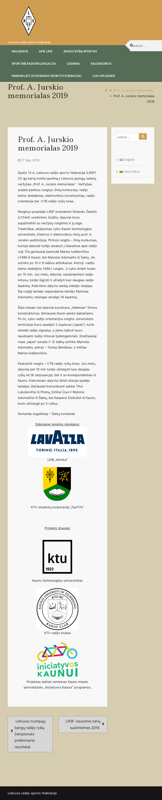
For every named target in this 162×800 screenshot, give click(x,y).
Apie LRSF (46, 51)
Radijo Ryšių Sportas (80, 51)
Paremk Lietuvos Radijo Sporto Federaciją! (47, 76)
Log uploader (104, 76)
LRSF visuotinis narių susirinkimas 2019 (83, 724)
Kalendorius (101, 63)
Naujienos (20, 51)
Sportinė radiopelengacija (34, 63)
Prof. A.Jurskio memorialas (133, 90)
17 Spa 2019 (30, 160)
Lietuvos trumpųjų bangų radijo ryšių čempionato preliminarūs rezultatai (30, 734)
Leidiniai (73, 63)
